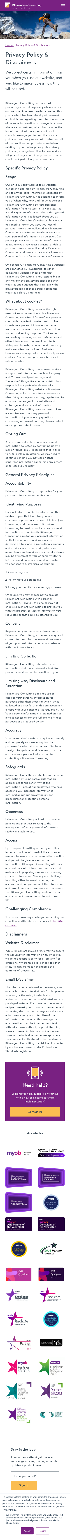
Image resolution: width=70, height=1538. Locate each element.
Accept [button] (27, 1530)
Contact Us (35, 1111)
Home (9, 45)
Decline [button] (42, 1530)
